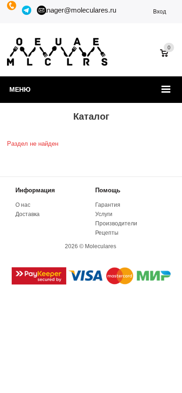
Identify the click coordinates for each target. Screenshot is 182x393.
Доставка (27, 214)
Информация (35, 190)
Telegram (27, 10)
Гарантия (107, 205)
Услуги (103, 214)
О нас (22, 205)
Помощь (107, 190)
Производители (116, 223)
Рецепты (107, 233)
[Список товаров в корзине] (168, 58)
